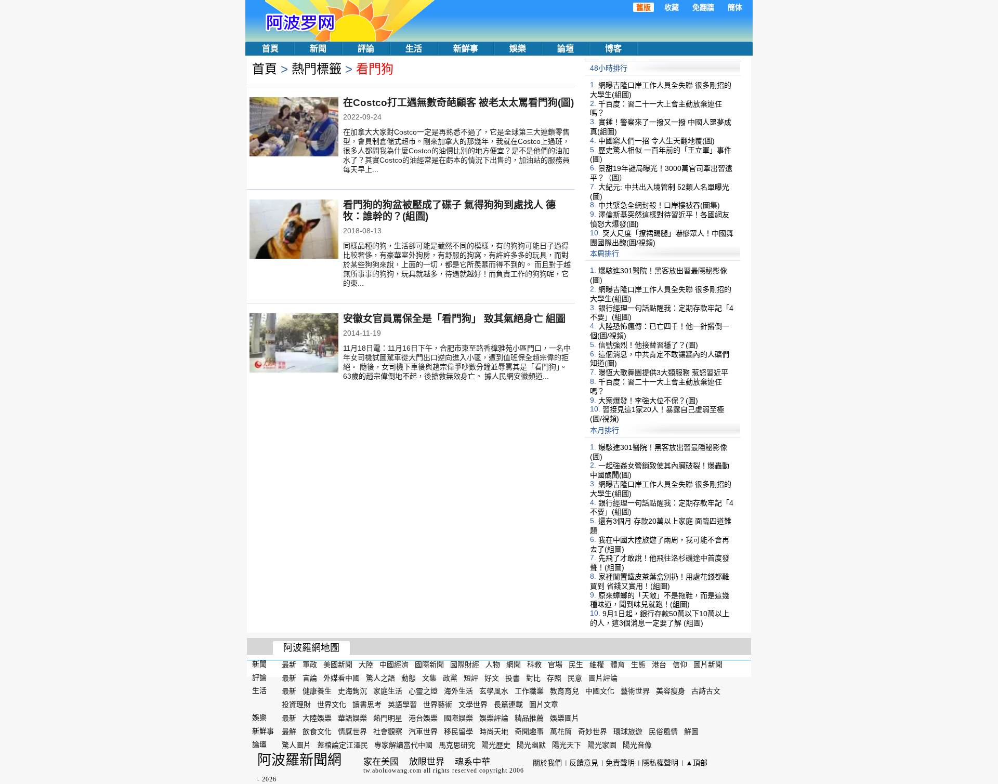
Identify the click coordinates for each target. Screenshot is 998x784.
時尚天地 (493, 731)
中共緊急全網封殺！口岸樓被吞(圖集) (659, 205)
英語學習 (402, 704)
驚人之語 (380, 677)
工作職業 (529, 691)
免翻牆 (703, 7)
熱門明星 (387, 718)
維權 (596, 664)
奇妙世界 (592, 731)
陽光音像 (637, 744)
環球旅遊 (627, 731)
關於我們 (547, 763)
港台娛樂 (423, 718)
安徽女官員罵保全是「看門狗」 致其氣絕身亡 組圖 (454, 318)
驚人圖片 (296, 744)
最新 (289, 664)
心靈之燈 (423, 691)
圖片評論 (603, 677)
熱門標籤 (317, 69)
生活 (413, 48)
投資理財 (296, 704)
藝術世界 (635, 691)
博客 (613, 48)
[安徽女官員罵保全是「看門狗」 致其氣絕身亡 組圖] (294, 344)
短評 (471, 677)
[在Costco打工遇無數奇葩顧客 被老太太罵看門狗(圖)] (294, 127)
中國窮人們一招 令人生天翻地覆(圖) (656, 141)
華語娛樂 (352, 718)
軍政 (310, 664)
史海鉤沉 (352, 691)
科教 (534, 664)
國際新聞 (429, 664)
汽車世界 (423, 731)
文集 (429, 677)
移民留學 (458, 731)
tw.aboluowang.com (392, 770)
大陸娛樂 (317, 718)
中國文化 (599, 691)
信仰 (680, 664)
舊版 (643, 7)
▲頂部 (696, 763)
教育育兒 (564, 691)
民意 (575, 677)
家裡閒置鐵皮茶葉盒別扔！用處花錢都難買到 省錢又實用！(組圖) (659, 581)
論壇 (565, 48)
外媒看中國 (341, 677)
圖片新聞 (708, 664)
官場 (555, 664)
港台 (659, 664)
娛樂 (517, 48)
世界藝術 (437, 704)
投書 (512, 677)
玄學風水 (493, 691)
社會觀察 (387, 731)
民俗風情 (663, 731)
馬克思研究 (457, 744)
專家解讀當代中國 (403, 744)
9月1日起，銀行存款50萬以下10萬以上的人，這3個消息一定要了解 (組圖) (659, 618)
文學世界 (473, 704)
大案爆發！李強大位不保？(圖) (648, 400)
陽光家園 (601, 744)
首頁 (270, 48)
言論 (310, 677)
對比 (533, 677)
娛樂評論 (493, 718)
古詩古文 (705, 691)
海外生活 (458, 691)
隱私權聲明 (660, 763)
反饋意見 (583, 763)
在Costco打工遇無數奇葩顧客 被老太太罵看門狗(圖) (458, 102)
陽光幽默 (531, 744)
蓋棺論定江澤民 (342, 744)
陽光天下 (566, 744)
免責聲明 (620, 763)
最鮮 (289, 731)
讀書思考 (367, 704)
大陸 (366, 664)
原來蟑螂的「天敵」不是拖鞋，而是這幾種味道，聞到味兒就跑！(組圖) (659, 599)
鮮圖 (691, 731)
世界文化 (331, 704)
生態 (638, 664)
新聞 (318, 48)
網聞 (513, 664)
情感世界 (352, 731)
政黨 (450, 677)
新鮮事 (465, 48)
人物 (492, 664)
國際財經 (464, 664)
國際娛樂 (458, 718)
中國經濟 (394, 664)
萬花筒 (561, 731)
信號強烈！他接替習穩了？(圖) (648, 345)
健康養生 (317, 691)
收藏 (671, 7)
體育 (617, 664)
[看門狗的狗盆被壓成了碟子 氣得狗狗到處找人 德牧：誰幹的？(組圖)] (294, 230)
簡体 (735, 7)
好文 (491, 677)
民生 (576, 664)
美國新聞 (337, 664)
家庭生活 (387, 691)
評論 (366, 48)
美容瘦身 (670, 691)
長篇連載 (508, 704)
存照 (554, 677)
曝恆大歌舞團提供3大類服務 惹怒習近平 (663, 372)
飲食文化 (317, 731)
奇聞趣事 (529, 731)
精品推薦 (529, 718)
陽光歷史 (495, 744)
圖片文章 (543, 704)
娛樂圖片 (564, 718)
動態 (408, 677)
